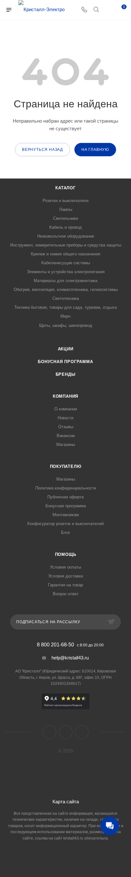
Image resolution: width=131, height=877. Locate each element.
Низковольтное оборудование (65, 236)
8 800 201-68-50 (55, 644)
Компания (65, 396)
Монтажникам (65, 514)
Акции (65, 349)
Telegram (65, 732)
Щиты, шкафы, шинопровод (65, 325)
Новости (65, 417)
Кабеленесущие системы (65, 262)
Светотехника (65, 298)
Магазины (65, 444)
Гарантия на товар (65, 585)
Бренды (66, 374)
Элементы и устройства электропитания (66, 271)
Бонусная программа (65, 361)
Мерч (65, 316)
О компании (65, 409)
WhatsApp (82, 732)
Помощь (65, 554)
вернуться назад (42, 149)
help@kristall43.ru (70, 657)
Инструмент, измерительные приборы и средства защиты (65, 245)
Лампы (65, 209)
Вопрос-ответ (66, 593)
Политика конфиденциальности (65, 488)
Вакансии (66, 435)
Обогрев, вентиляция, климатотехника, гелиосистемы (66, 289)
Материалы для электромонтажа (65, 280)
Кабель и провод (65, 227)
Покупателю (65, 466)
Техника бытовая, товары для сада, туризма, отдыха (65, 307)
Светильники (65, 218)
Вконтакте (49, 732)
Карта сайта (65, 801)
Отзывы (65, 426)
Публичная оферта (65, 497)
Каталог (65, 188)
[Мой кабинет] (108, 10)
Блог (65, 532)
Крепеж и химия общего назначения (65, 254)
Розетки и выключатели (65, 200)
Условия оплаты (65, 567)
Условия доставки (65, 576)
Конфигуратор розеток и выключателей (65, 523)
